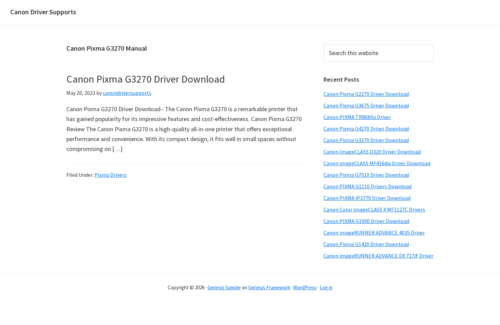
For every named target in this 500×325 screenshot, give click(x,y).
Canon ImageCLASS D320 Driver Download (372, 151)
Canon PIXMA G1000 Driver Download (366, 221)
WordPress (305, 287)
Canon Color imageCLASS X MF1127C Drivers (374, 209)
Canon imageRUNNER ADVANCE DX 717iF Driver (378, 255)
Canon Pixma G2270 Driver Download (366, 93)
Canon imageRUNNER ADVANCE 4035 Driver (374, 232)
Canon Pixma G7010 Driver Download (366, 174)
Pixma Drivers (111, 174)
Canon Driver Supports (43, 11)
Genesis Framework (269, 287)
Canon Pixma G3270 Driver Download (145, 78)
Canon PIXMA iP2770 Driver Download (367, 197)
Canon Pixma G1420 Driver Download (366, 244)
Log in (326, 287)
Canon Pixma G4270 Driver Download (366, 128)
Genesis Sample (224, 287)
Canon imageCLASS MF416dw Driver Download (376, 163)
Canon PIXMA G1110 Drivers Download (367, 186)
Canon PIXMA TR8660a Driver (357, 117)
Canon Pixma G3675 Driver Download (366, 105)
